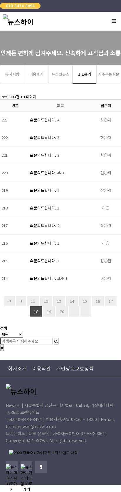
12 (46, 301)
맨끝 (85, 311)
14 (72, 301)
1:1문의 (84, 74)
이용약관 (41, 368)
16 (98, 301)
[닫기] (2, 347)
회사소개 (17, 368)
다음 (74, 311)
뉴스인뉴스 (60, 74)
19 (49, 311)
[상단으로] (107, 478)
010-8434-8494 (20, 6)
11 (33, 301)
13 (59, 301)
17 (111, 301)
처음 (9, 301)
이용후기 (36, 74)
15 (85, 301)
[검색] (56, 341)
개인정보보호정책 (75, 368)
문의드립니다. (45, 120)
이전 (21, 301)
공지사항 (12, 74)
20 (62, 311)
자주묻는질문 (108, 74)
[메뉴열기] (113, 20)
